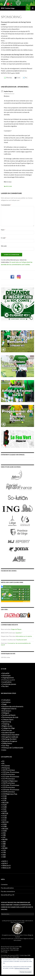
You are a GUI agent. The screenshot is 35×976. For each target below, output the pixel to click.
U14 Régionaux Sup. (9, 794)
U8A (4, 842)
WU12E (5, 813)
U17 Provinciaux (8, 779)
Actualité (5, 673)
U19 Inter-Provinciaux (10, 772)
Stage (4, 704)
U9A (4, 833)
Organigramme (8, 678)
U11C (4, 820)
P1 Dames (6, 766)
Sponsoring (6, 722)
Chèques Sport (7, 719)
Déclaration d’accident (10, 735)
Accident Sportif (8, 733)
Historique (6, 675)
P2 (3, 761)
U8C (4, 846)
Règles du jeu (7, 726)
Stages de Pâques (16, 629)
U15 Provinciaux (8, 787)
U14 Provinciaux (8, 792)
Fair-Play (5, 746)
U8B (4, 844)
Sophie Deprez (8, 91)
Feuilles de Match (8, 715)
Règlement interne (9, 709)
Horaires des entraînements (12, 706)
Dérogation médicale (10, 737)
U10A (4, 824)
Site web (4, 246)
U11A (4, 816)
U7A (4, 850)
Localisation (6, 682)
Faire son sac (7, 730)
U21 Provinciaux (8, 770)
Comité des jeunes (9, 684)
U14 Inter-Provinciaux (10, 790)
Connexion (4, 884)
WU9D (5, 839)
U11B (4, 818)
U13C (4, 800)
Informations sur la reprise (24, 636)
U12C (4, 809)
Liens (4, 750)
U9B (4, 835)
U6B (4, 857)
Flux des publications (7, 888)
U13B (4, 798)
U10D (4, 831)
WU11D (5, 822)
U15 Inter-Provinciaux (10, 785)
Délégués (5, 713)
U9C (4, 837)
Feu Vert (5, 686)
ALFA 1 (5, 861)
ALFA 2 (5, 863)
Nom (3, 230)
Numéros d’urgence (9, 741)
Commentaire (6, 205)
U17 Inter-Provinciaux (10, 777)
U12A (4, 805)
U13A (4, 796)
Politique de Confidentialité (12, 748)
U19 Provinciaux (8, 774)
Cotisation (6, 700)
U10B (4, 826)
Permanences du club (10, 717)
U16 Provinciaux (8, 783)
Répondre (9, 186)
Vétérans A (6, 866)
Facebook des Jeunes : (9, 571)
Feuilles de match (21, 639)
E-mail (3, 238)
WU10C (5, 829)
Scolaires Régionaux (10, 781)
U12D (4, 811)
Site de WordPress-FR (7, 895)
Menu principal (32, 8)
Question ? (19, 633)
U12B (4, 807)
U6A (4, 855)
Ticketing (5, 724)
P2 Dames (6, 768)
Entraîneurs (6, 711)
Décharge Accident (9, 739)
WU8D (5, 848)
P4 (3, 763)
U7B (4, 852)
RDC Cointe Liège (8, 8)
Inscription (6, 702)
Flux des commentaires (8, 891)
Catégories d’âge (8, 728)
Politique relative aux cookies (21, 968)
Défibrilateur (7, 743)
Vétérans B (6, 868)
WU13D (5, 803)
